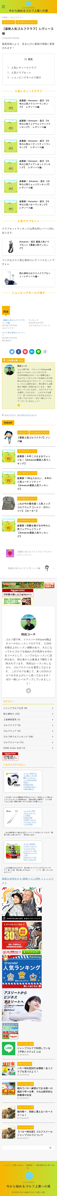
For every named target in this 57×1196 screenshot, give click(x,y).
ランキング (33, 320)
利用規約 (29, 1165)
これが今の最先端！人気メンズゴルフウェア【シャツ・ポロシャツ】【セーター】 (33, 507)
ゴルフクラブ (10, 415)
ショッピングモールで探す (26, 77)
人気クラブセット (21, 72)
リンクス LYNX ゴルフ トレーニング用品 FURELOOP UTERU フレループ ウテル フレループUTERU (29, 817)
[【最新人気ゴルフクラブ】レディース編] (31, 351)
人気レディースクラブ (23, 67)
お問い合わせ (17, 1165)
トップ (6, 1165)
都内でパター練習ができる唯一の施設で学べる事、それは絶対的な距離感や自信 (35, 1091)
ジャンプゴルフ (28, 1182)
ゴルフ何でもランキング (27, 415)
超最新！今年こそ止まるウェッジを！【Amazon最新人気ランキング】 (34, 460)
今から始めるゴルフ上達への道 (28, 10)
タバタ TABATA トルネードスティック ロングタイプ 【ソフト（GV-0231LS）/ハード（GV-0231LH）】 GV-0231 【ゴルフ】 (30, 852)
